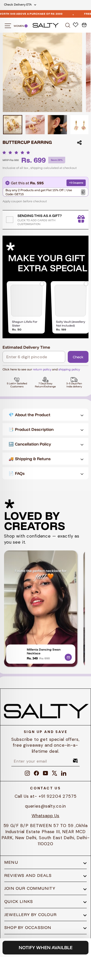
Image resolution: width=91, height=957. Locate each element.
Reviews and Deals (28, 875)
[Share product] (79, 142)
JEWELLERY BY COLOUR (30, 914)
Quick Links (18, 901)
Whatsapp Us (45, 815)
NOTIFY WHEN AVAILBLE (46, 947)
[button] (18, 152)
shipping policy (69, 369)
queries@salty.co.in (45, 806)
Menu (11, 862)
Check (78, 357)
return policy (42, 369)
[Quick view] (68, 656)
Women (19, 26)
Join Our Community (29, 888)
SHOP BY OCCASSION (28, 927)
